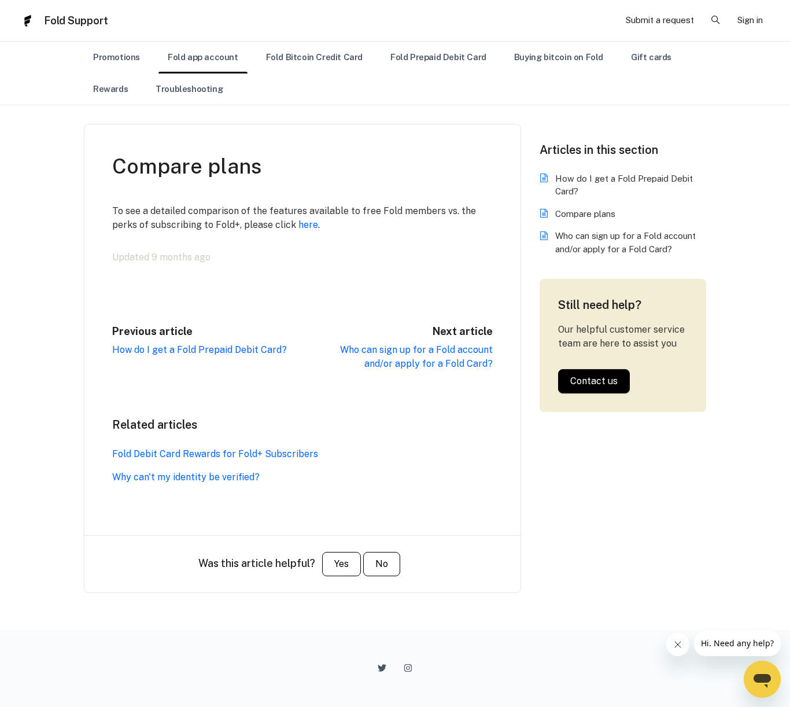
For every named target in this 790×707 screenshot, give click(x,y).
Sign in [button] (750, 20)
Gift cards (651, 57)
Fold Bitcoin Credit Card (314, 57)
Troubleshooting (189, 89)
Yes (341, 563)
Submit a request (660, 20)
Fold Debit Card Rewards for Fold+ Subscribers (215, 453)
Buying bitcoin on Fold (558, 57)
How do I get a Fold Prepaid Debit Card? (199, 349)
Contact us (594, 380)
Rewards (110, 89)
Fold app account (203, 57)
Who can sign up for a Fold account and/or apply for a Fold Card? (625, 242)
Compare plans (585, 214)
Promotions (116, 57)
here (308, 224)
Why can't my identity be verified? (186, 477)
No (381, 563)
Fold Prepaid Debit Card (438, 57)
